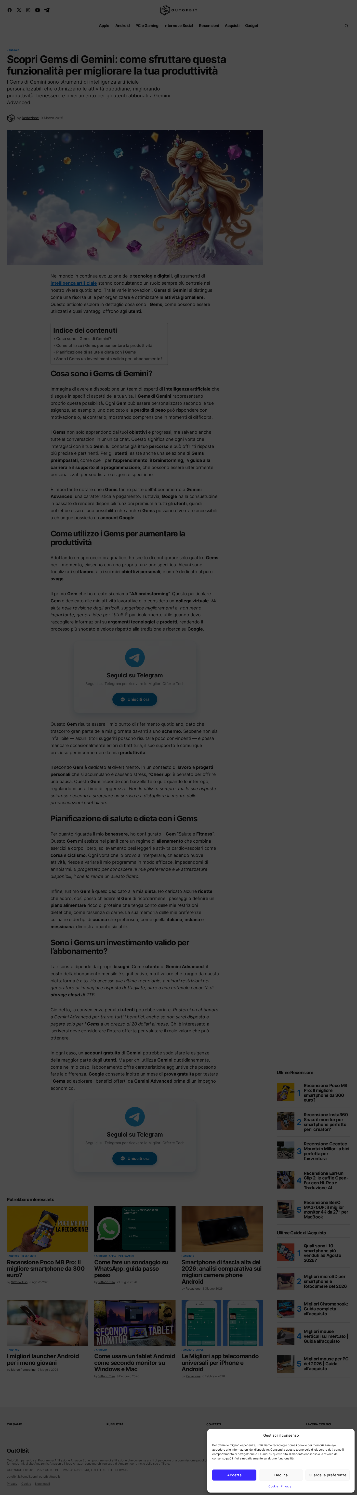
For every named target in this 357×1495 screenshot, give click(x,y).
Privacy (286, 1486)
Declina (281, 1475)
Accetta (234, 1475)
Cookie (273, 1486)
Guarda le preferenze (327, 1475)
